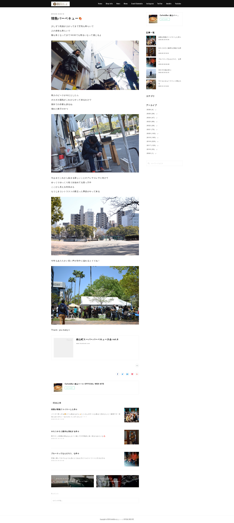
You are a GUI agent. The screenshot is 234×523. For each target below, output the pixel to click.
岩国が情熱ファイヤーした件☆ (64, 409)
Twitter (160, 4)
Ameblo (168, 4)
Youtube (178, 4)
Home (100, 4)
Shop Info (109, 4)
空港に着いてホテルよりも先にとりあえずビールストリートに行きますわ (78, 458)
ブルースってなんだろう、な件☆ (65, 453)
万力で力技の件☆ (164, 70)
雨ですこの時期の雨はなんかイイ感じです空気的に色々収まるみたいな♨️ (78, 436)
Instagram (150, 4)
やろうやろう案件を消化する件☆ (65, 431)
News (118, 4)
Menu (126, 4)
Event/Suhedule (137, 4)
